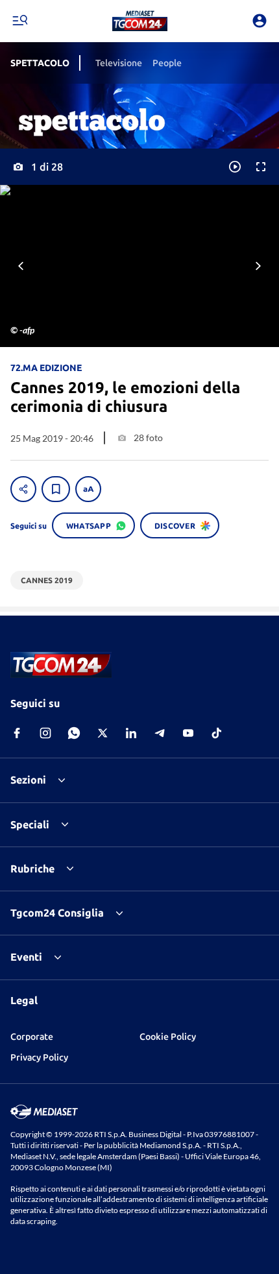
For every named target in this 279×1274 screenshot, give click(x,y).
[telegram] (159, 733)
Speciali (29, 824)
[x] (102, 733)
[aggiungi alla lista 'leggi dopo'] (56, 489)
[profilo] (259, 21)
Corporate (31, 1036)
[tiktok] (216, 733)
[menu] (19, 21)
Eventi (26, 957)
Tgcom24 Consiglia (57, 913)
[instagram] (45, 733)
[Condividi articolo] (23, 489)
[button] (139, 20)
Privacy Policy (39, 1057)
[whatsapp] (73, 733)
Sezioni (28, 780)
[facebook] (16, 733)
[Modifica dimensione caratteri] (88, 489)
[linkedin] (131, 733)
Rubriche (32, 868)
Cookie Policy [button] (168, 1036)
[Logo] (139, 20)
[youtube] (188, 733)
